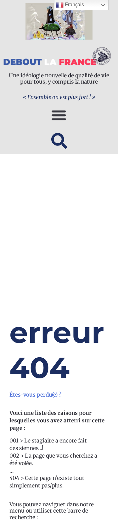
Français (74, 4)
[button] (59, 115)
